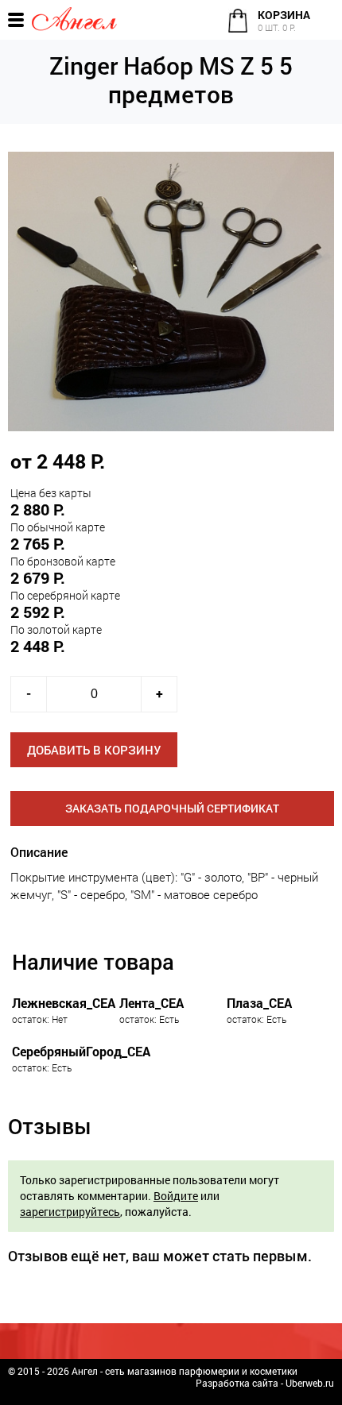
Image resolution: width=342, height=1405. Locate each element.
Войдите (176, 1195)
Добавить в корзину (94, 750)
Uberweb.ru (310, 1382)
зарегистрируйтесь (70, 1211)
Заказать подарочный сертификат (172, 808)
